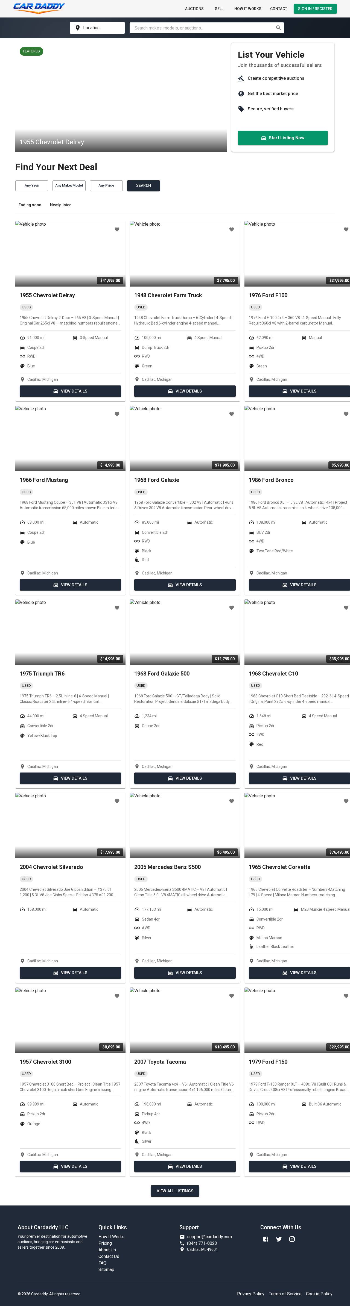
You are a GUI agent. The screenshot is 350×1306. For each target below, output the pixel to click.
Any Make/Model (69, 185)
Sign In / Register (315, 9)
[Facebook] (265, 1239)
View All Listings (175, 1191)
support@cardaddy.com (209, 1236)
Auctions (194, 9)
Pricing (105, 1243)
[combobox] (202, 27)
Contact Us (108, 1256)
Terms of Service (285, 1293)
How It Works (247, 9)
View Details (74, 391)
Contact (278, 9)
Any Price (106, 185)
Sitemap (106, 1269)
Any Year (32, 185)
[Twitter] (278, 1239)
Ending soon (30, 205)
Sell (219, 9)
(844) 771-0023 (202, 1243)
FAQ (102, 1263)
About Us (107, 1249)
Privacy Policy (250, 1293)
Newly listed (61, 205)
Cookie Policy (319, 1293)
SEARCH (143, 185)
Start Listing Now (286, 137)
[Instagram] (292, 1239)
